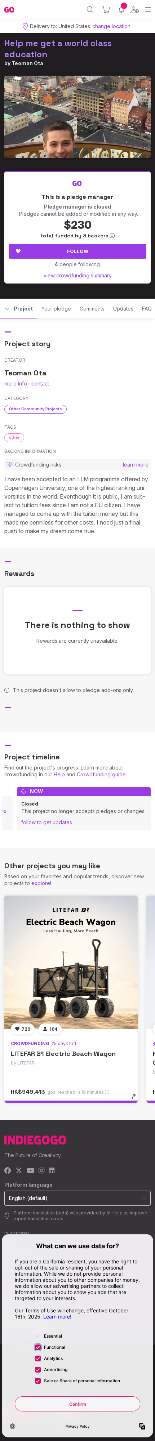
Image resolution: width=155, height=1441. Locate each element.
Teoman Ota (27, 63)
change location (111, 26)
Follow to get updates (46, 822)
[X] (18, 1171)
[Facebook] (7, 1171)
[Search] (90, 9)
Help (59, 774)
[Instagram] (41, 1171)
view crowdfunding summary (78, 275)
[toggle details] (136, 1099)
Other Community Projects (35, 408)
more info (15, 383)
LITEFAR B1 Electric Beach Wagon (63, 1053)
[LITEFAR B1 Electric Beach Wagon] (71, 962)
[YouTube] (30, 1171)
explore (40, 883)
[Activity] (121, 9)
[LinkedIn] (51, 1171)
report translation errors (38, 1218)
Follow (77, 251)
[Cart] (106, 9)
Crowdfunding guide (101, 774)
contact (40, 383)
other (14, 437)
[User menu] (134, 10)
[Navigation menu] (148, 9)
